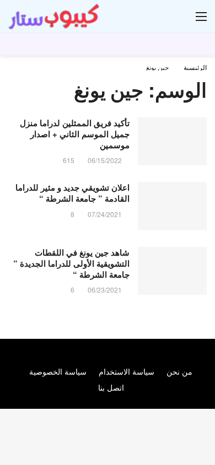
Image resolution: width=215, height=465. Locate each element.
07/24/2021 (105, 214)
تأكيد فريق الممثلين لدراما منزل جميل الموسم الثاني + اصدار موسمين (75, 134)
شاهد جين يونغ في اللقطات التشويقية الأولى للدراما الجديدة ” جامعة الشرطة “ (71, 263)
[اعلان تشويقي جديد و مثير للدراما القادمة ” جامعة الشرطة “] (172, 206)
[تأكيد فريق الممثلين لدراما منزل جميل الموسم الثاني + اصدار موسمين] (172, 141)
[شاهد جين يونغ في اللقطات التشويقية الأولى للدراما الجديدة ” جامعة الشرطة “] (172, 271)
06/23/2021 (105, 289)
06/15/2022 (105, 160)
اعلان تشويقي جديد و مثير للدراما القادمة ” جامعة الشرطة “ (72, 192)
